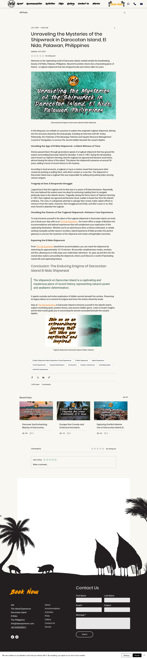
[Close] (144, 655)
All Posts (23, 12)
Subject (107, 605)
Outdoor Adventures (87, 365)
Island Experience (98, 360)
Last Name (109, 596)
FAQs (47, 616)
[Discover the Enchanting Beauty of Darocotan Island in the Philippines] (36, 410)
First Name (81, 596)
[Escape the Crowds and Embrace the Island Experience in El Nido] (73, 410)
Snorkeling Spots (105, 365)
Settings (126, 655)
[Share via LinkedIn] (43, 377)
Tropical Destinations (56, 365)
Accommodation (52, 608)
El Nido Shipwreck (81, 360)
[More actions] (114, 27)
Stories (48, 627)
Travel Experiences (39, 365)
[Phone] (128, 4)
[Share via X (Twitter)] (38, 377)
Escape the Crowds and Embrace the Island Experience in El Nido (72, 426)
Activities (49, 612)
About (47, 605)
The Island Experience (21, 609)
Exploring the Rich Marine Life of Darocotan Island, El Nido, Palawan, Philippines (110, 426)
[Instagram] (16, 637)
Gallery (48, 619)
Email (78, 605)
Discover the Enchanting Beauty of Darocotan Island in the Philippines (34, 426)
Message (80, 615)
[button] (50, 4)
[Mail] (141, 4)
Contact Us (50, 623)
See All (125, 397)
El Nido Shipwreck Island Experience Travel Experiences (52, 360)
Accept (137, 655)
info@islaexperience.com (22, 623)
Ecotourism (72, 365)
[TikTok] (12, 637)
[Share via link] (49, 377)
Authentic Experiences (40, 369)
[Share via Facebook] (32, 377)
